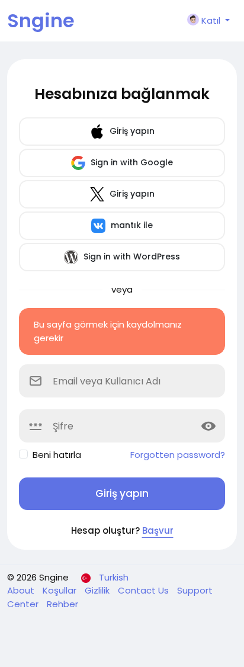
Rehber (62, 604)
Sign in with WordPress (130, 256)
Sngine (41, 20)
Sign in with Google (130, 162)
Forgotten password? (177, 454)
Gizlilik (98, 590)
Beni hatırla (57, 454)
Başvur (158, 530)
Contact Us (144, 590)
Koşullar (61, 590)
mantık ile (130, 225)
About (22, 590)
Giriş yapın (131, 131)
